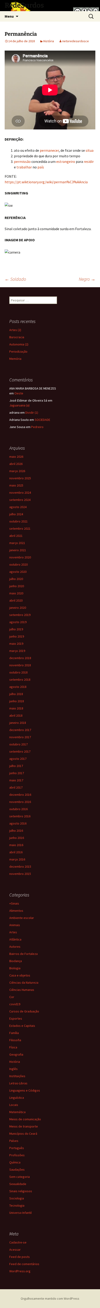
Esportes (15, 1018)
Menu (9, 16)
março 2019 (17, 651)
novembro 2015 (20, 874)
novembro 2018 (20, 665)
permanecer (49, 150)
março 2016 (17, 859)
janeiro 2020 (17, 608)
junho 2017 (16, 773)
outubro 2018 (18, 672)
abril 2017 (16, 787)
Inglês (13, 1069)
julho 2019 (16, 629)
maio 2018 (16, 708)
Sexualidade (17, 1184)
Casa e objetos (19, 975)
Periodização (18, 351)
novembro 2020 (20, 557)
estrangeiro (65, 161)
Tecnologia (16, 1205)
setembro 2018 (19, 679)
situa (89, 150)
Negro (87, 279)
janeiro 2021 (17, 550)
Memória (15, 359)
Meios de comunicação (25, 1119)
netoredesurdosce (75, 41)
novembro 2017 (20, 737)
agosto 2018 (18, 687)
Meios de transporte (23, 1126)
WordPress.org (19, 1271)
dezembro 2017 (20, 730)
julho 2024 (16, 514)
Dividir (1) (31, 412)
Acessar (15, 1249)
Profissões (17, 1155)
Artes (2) (15, 330)
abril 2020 (16, 600)
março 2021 (17, 543)
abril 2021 (16, 536)
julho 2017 (16, 766)
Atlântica (15, 939)
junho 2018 (16, 701)
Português (16, 1148)
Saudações (17, 1169)
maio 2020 (16, 593)
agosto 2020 (18, 572)
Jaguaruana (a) (19, 405)
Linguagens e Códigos (24, 1090)
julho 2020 (16, 579)
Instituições (17, 1076)
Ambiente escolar (21, 918)
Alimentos (16, 911)
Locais (13, 1105)
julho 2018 (16, 694)
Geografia (16, 1054)
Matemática (17, 1112)
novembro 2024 (20, 492)
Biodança (15, 961)
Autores (14, 946)
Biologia (14, 968)
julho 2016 (16, 830)
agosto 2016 (18, 823)
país (40, 167)
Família (14, 1033)
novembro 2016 (20, 802)
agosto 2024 (18, 507)
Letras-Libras (18, 1083)
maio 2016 (16, 845)
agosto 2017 (18, 759)
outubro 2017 (18, 744)
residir (89, 161)
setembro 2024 (19, 500)
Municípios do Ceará (23, 1133)
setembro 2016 (19, 816)
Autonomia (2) (18, 344)
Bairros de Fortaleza (23, 954)
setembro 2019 (19, 615)
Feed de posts (19, 1257)
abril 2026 (16, 464)
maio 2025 (16, 485)
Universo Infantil (20, 1213)
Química (14, 1162)
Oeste (18, 393)
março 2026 (17, 471)
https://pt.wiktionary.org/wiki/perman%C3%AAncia (46, 182)
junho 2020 (16, 586)
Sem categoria (19, 1177)
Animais (14, 925)
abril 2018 (16, 715)
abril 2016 (16, 852)
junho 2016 (16, 838)
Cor (11, 997)
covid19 (14, 1004)
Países (13, 1141)
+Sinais (14, 903)
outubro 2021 (18, 521)
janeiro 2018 (17, 723)
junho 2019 (16, 636)
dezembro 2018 (20, 658)
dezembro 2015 (20, 866)
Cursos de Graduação (24, 1011)
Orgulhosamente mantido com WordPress (50, 1298)
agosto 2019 (18, 622)
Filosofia (15, 1040)
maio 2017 (16, 780)
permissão (22, 161)
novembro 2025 (20, 478)
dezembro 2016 (20, 795)
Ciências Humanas (21, 990)
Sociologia (16, 1198)
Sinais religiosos (20, 1191)
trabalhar (24, 167)
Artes (13, 932)
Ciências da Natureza (23, 982)
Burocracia (16, 337)
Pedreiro (37, 427)
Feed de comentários (24, 1264)
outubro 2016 (18, 809)
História (48, 41)
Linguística (16, 1097)
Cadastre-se (18, 1242)
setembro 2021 (19, 528)
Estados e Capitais (22, 1026)
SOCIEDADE (42, 420)
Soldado (15, 279)
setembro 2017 (19, 751)
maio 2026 (16, 456)
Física (13, 1047)
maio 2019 (16, 643)
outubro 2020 (18, 564)
